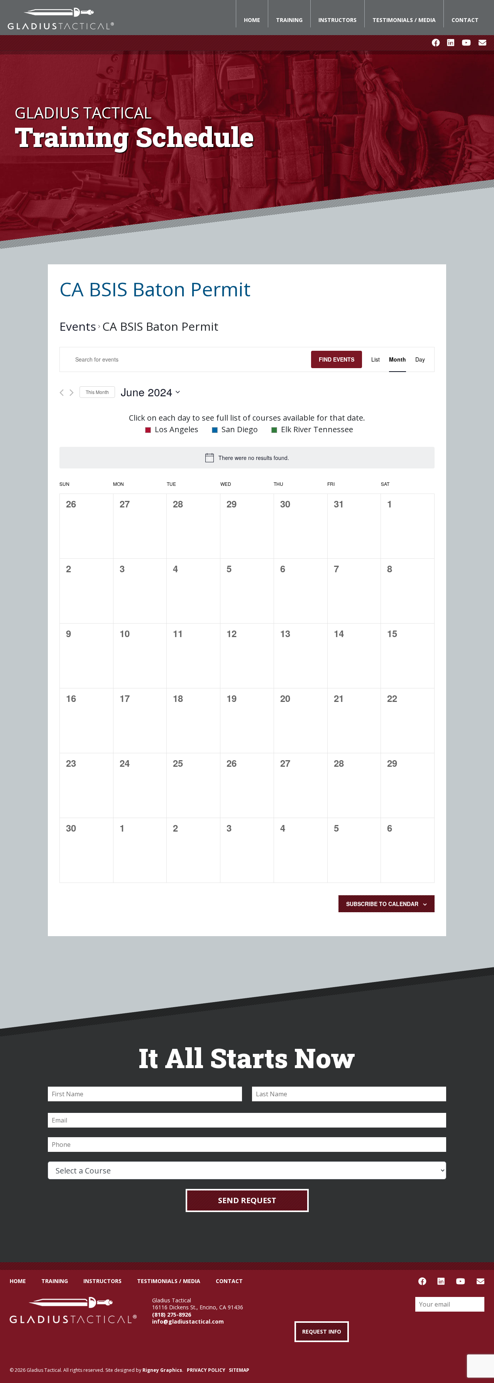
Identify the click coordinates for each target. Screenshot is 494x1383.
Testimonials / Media (404, 20)
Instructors (337, 20)
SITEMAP (239, 1370)
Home (252, 20)
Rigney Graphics (162, 1370)
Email (482, 43)
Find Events (336, 359)
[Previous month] (61, 392)
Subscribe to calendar (382, 904)
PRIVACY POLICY (206, 1370)
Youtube (466, 43)
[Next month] (71, 392)
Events (77, 326)
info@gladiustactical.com (188, 1321)
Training (289, 20)
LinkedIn (450, 43)
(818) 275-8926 (171, 1314)
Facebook (436, 43)
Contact (465, 20)
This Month (97, 392)
